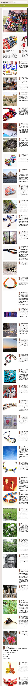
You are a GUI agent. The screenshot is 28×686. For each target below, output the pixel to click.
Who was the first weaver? (10, 51)
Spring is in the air (10, 647)
